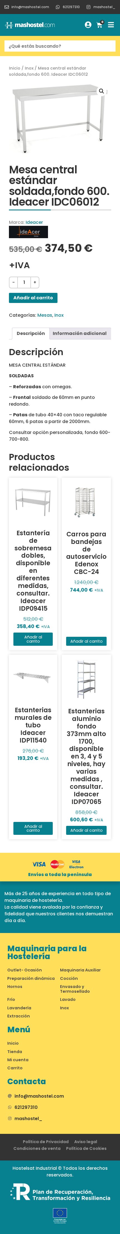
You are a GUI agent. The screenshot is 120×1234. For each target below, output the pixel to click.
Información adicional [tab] (80, 333)
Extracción (18, 1016)
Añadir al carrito (33, 298)
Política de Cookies (86, 1148)
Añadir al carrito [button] (33, 639)
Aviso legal (85, 1142)
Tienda (14, 1051)
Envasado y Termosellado (75, 989)
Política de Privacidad (46, 1142)
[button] (102, 91)
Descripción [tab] (31, 333)
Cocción (69, 978)
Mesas (44, 315)
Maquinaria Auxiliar (80, 970)
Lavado (68, 999)
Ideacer (34, 222)
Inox (29, 68)
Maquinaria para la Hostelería (47, 952)
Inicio (14, 68)
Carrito (15, 1068)
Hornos (14, 986)
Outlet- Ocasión (24, 970)
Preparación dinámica (31, 978)
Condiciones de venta (37, 1148)
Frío (11, 999)
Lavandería (19, 1008)
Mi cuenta (17, 1060)
